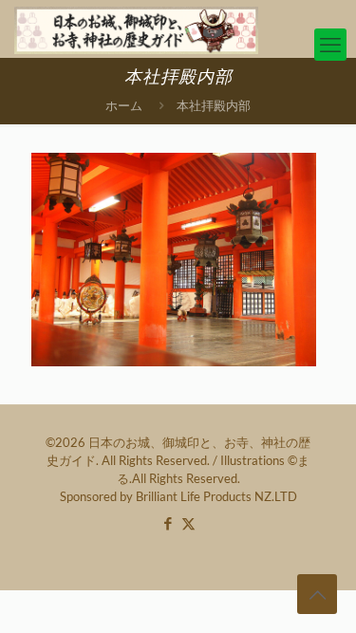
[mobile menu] (330, 44)
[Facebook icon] (168, 522)
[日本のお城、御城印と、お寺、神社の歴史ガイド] (136, 28)
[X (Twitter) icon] (188, 522)
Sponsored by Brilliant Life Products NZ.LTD (178, 496)
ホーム (123, 105)
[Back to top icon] (317, 594)
